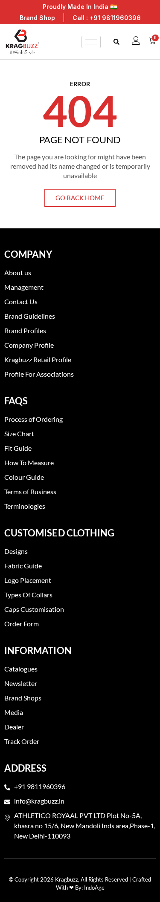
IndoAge (94, 887)
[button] (116, 42)
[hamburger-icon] (91, 42)
